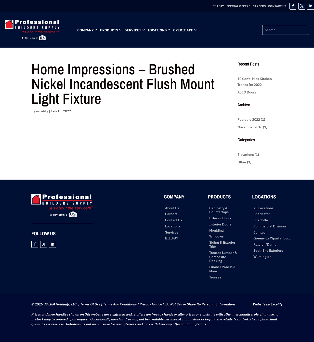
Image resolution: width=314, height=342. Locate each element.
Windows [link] (216, 236)
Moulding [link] (216, 230)
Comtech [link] (260, 232)
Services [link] (133, 30)
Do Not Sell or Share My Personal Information (200, 304)
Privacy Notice (151, 304)
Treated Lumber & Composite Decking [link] (223, 257)
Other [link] (241, 162)
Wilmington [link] (262, 257)
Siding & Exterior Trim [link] (222, 244)
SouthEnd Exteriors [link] (268, 251)
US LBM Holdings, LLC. (60, 304)
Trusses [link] (215, 277)
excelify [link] (42, 111)
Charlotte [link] (260, 220)
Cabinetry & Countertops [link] (219, 210)
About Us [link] (172, 208)
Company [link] (85, 30)
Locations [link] (157, 30)
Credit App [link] (183, 30)
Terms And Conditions (120, 304)
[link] (32, 39)
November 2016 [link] (249, 127)
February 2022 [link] (248, 119)
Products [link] (109, 30)
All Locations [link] (263, 208)
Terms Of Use (90, 304)
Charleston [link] (262, 214)
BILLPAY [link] (218, 6)
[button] (292, 6)
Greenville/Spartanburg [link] (271, 238)
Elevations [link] (245, 154)
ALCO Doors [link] (246, 92)
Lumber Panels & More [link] (222, 269)
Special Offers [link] (238, 6)
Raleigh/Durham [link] (266, 244)
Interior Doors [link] (220, 224)
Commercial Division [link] (269, 226)
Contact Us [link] (277, 6)
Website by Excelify (268, 304)
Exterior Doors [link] (220, 218)
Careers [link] (259, 6)
